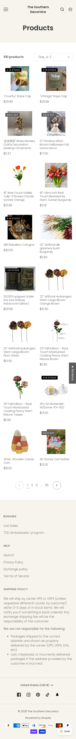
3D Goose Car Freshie (55, 459)
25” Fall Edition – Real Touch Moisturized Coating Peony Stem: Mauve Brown (54, 353)
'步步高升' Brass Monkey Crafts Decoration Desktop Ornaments (19, 144)
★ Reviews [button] (73, 373)
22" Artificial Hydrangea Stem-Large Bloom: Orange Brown (55, 300)
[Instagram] (28, 695)
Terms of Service (16, 576)
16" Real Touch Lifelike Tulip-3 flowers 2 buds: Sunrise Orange (19, 196)
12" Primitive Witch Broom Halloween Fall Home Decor (54, 144)
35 (47, 485)
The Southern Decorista (38, 9)
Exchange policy (16, 569)
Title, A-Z (44, 57)
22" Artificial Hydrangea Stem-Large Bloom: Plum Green (19, 352)
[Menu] (6, 9)
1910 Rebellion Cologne (19, 245)
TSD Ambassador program (24, 533)
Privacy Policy (13, 562)
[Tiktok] (47, 695)
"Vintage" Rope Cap (53, 96)
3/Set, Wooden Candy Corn (19, 461)
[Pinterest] (38, 695)
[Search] (62, 9)
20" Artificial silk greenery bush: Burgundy (50, 248)
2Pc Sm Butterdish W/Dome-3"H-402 (52, 405)
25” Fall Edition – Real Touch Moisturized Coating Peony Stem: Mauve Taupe (18, 409)
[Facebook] (19, 695)
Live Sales (11, 526)
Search (9, 555)
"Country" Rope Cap (17, 96)
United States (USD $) (34, 685)
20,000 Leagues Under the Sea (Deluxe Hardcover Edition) (19, 300)
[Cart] (70, 9)
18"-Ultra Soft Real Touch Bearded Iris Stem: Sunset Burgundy (55, 196)
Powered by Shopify (38, 718)
